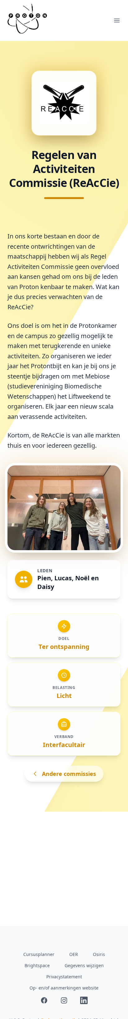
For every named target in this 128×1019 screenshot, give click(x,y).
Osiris (99, 954)
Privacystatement (64, 977)
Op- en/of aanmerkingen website (64, 988)
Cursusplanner (38, 954)
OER (73, 954)
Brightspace (37, 965)
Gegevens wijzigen (84, 965)
